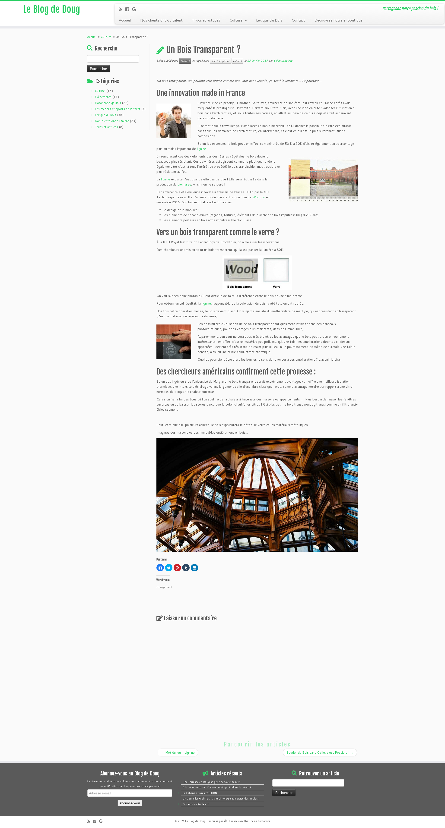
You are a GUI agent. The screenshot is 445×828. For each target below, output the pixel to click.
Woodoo (258, 197)
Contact (298, 20)
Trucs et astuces (206, 20)
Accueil (125, 20)
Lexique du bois (105, 115)
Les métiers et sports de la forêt (117, 109)
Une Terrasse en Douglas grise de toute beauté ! (212, 782)
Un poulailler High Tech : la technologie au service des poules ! (221, 798)
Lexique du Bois (269, 20)
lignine (201, 148)
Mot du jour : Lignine (178, 752)
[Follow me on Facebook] (128, 9)
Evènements (103, 97)
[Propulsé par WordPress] (225, 820)
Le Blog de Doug (51, 9)
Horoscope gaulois (108, 103)
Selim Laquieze (282, 61)
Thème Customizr (259, 821)
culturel (237, 61)
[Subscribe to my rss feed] (122, 9)
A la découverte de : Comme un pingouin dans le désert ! (217, 787)
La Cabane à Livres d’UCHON (200, 793)
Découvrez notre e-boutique (338, 20)
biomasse (184, 184)
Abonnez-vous (129, 803)
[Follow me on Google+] (135, 9)
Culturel (237, 20)
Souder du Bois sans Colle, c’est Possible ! (319, 752)
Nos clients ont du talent (161, 20)
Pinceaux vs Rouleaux (196, 804)
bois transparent (220, 61)
